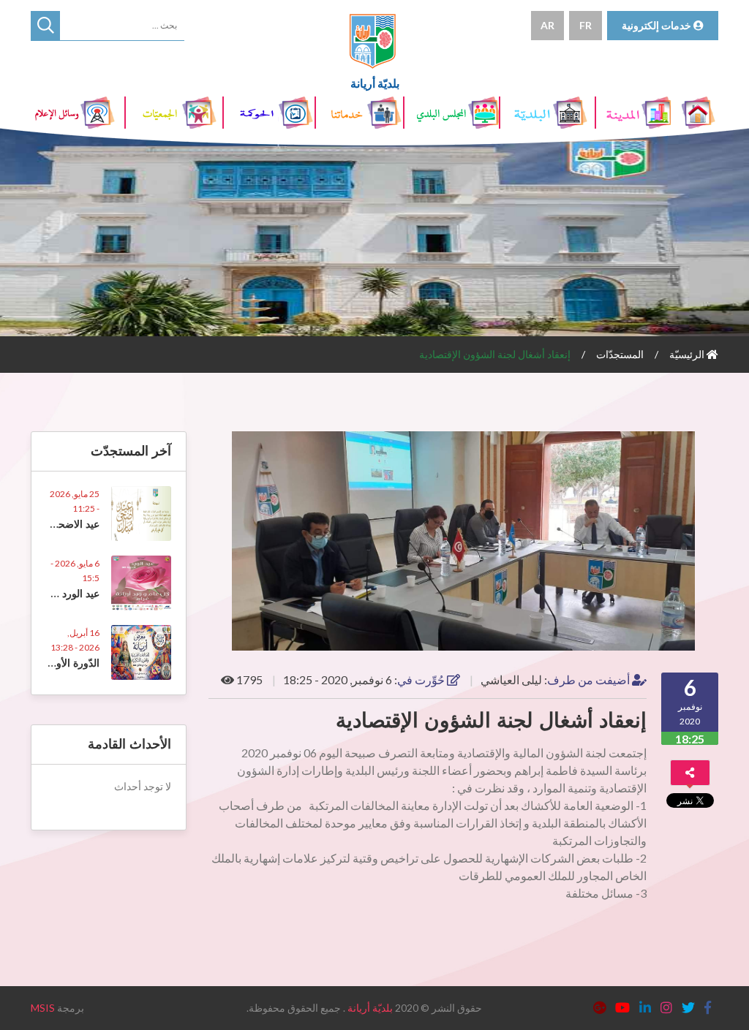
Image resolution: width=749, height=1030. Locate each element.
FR (585, 25)
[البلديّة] (548, 112)
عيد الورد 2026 (65, 593)
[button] (705, 444)
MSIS (43, 1007)
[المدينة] (634, 112)
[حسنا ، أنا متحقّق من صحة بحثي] (45, 25)
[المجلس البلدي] (452, 112)
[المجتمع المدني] (174, 112)
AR (547, 25)
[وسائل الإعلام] (78, 112)
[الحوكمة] (270, 112)
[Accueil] (700, 112)
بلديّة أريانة (370, 1007)
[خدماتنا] (360, 112)
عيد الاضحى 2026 (59, 524)
